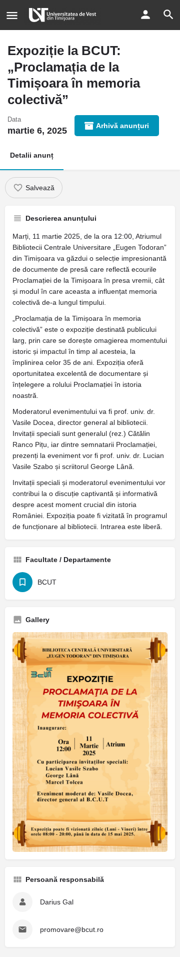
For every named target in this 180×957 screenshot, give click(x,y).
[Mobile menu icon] (12, 15)
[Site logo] (64, 15)
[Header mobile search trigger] (168, 14)
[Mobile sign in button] (145, 14)
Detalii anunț (32, 155)
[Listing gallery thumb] (90, 741)
